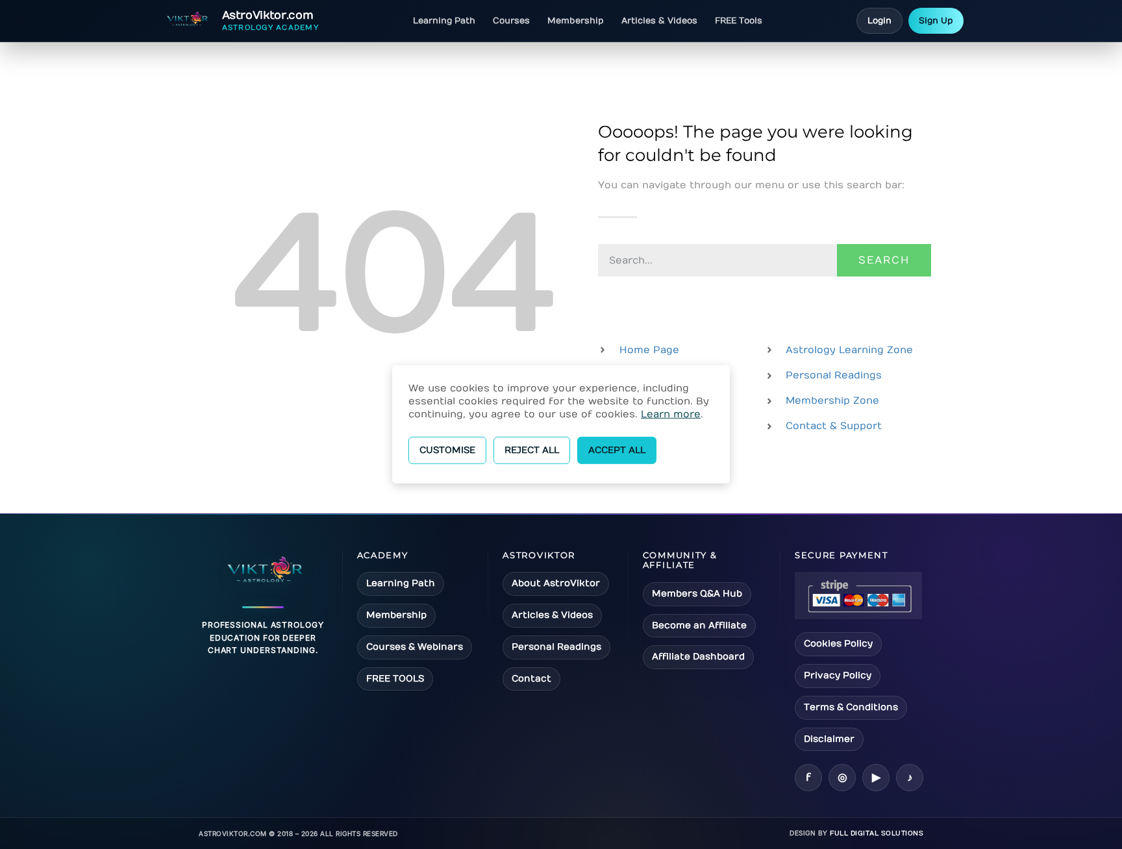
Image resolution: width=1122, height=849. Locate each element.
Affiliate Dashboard (698, 656)
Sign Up (936, 20)
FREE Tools (738, 21)
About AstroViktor (556, 583)
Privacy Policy (837, 675)
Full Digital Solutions (876, 833)
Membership (575, 21)
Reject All (532, 450)
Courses (511, 21)
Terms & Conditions (851, 707)
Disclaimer (829, 738)
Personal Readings (556, 646)
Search (884, 260)
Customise (447, 450)
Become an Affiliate (699, 625)
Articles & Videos (659, 21)
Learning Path (444, 21)
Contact (531, 678)
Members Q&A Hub (697, 593)
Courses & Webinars (414, 646)
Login (879, 20)
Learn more (671, 414)
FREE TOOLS (395, 678)
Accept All (616, 450)
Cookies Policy (838, 643)
